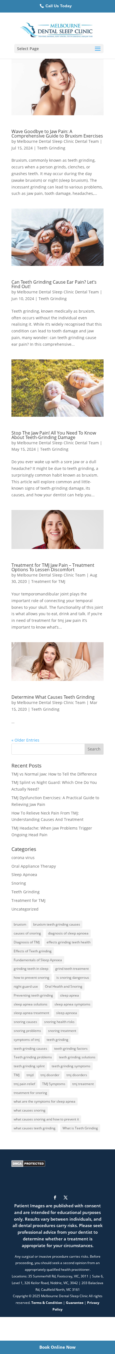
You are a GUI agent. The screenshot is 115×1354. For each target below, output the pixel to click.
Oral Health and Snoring (63, 986)
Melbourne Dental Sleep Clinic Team (51, 575)
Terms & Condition (46, 1302)
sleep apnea (69, 995)
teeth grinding (57, 1039)
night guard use (26, 986)
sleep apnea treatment (31, 1012)
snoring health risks (59, 1021)
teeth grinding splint (29, 1066)
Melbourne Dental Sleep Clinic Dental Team (58, 141)
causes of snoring (27, 933)
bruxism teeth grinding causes (56, 924)
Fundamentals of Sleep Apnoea (38, 960)
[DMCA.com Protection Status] (28, 1165)
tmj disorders (76, 1075)
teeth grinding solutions (77, 1057)
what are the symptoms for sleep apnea (44, 1101)
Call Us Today (58, 6)
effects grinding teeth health (68, 942)
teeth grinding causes (30, 1048)
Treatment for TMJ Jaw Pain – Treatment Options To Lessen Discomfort (52, 567)
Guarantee (74, 1302)
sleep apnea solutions (30, 1004)
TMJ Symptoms (53, 1083)
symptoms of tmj (27, 1039)
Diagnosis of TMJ (27, 942)
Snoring (18, 883)
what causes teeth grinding (35, 1128)
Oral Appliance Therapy (33, 866)
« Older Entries (25, 740)
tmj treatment (83, 1083)
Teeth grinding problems (33, 1057)
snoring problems (27, 1030)
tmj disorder (49, 1075)
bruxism (20, 924)
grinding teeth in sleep (31, 968)
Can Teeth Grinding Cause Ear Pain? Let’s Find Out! (54, 284)
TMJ (17, 1075)
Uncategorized (25, 909)
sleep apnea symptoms (72, 1004)
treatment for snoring (30, 1092)
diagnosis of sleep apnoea (68, 933)
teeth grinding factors (71, 1048)
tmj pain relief (24, 1083)
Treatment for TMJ (48, 581)
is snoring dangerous (72, 977)
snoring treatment (62, 1030)
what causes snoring (29, 1110)
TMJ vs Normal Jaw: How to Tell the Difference (54, 774)
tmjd (30, 1075)
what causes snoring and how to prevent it (46, 1119)
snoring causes (25, 1021)
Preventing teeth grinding (33, 995)
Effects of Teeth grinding (33, 951)
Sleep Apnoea (24, 874)
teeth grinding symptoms (71, 1066)
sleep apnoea (66, 1012)
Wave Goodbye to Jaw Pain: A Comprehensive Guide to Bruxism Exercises (57, 133)
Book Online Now (57, 1347)
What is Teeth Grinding (80, 1128)
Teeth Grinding (51, 148)
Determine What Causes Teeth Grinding (53, 697)
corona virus (23, 857)
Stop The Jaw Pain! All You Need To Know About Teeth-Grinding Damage (53, 435)
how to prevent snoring (31, 977)
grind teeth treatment (72, 968)
